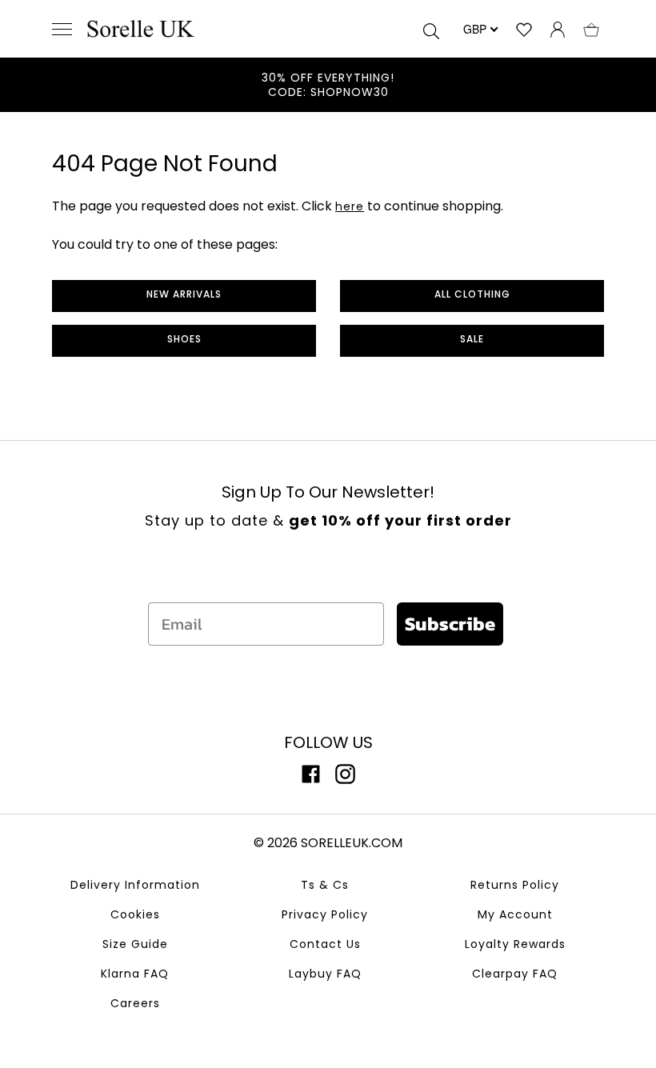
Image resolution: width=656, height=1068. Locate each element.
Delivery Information (135, 885)
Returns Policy (514, 885)
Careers (135, 1003)
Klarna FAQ (135, 974)
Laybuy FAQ (325, 974)
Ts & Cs (325, 885)
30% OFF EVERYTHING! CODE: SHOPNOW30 (328, 85)
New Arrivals (184, 294)
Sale (472, 339)
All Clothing (472, 294)
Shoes (184, 339)
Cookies (135, 914)
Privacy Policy (325, 914)
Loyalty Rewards (515, 944)
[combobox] (479, 28)
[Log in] (558, 29)
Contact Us (325, 944)
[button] (591, 29)
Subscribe (450, 624)
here (349, 206)
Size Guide (135, 944)
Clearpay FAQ (515, 974)
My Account (515, 914)
